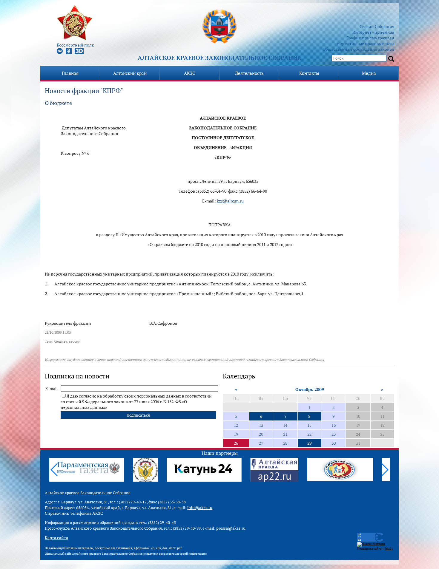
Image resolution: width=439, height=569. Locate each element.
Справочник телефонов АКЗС (74, 513)
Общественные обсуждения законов (358, 49)
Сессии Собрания (377, 26)
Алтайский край (130, 73)
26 (236, 443)
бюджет (60, 341)
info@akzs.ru (199, 507)
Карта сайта (56, 537)
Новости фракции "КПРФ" (84, 90)
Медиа (369, 73)
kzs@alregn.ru (230, 201)
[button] (384, 470)
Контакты (309, 73)
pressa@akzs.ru (230, 528)
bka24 (389, 549)
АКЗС (189, 73)
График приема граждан (370, 38)
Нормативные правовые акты (365, 43)
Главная (70, 73)
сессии (74, 341)
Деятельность (249, 73)
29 (309, 443)
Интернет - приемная (373, 32)
